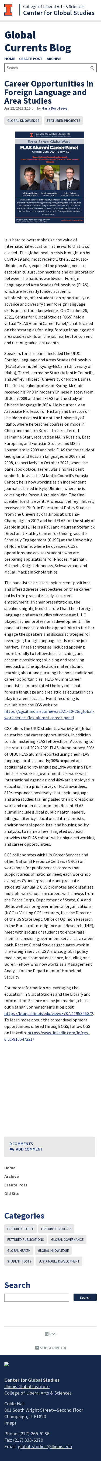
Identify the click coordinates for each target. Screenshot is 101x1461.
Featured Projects (63, 120)
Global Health (18, 1250)
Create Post (31, 58)
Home (9, 58)
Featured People (20, 1229)
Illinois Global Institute (27, 1386)
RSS (52, 1333)
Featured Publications (25, 1239)
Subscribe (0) (52, 1347)
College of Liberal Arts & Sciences (54, 6)
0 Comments (21, 1143)
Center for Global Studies (59, 13)
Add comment (29, 1149)
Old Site (11, 1193)
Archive (54, 58)
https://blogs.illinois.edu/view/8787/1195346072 (48, 1013)
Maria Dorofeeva (54, 108)
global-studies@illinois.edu (45, 1446)
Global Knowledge (23, 120)
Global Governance (67, 1239)
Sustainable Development (59, 1261)
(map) (10, 1423)
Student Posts (19, 1261)
